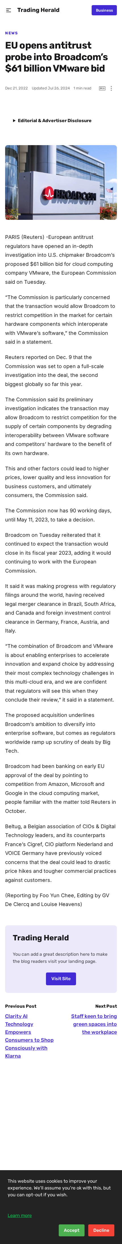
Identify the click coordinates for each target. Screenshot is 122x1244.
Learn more (20, 1215)
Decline (101, 1230)
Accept (71, 1230)
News (11, 33)
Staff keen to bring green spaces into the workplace (94, 1024)
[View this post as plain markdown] (102, 88)
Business (104, 10)
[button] (8, 10)
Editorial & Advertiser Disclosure (55, 120)
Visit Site (61, 978)
